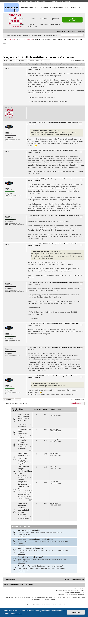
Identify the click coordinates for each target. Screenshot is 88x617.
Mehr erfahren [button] (16, 614)
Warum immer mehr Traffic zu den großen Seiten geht (21, 64)
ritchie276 (23, 475)
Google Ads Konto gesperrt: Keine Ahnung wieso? (24, 485)
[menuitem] (80, 31)
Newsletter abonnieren (72, 19)
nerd (6, 348)
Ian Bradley (81, 588)
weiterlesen (21, 536)
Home (21, 18)
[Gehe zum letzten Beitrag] (57, 414)
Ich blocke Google (22, 441)
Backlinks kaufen (72, 597)
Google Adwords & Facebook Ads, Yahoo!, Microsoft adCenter (24, 496)
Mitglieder (44, 18)
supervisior (23, 444)
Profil (22, 25)
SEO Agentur (72, 7)
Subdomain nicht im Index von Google (24, 455)
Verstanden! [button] (76, 612)
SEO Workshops (50, 597)
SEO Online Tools (25, 597)
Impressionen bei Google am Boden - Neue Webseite (24, 417)
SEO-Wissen (41, 7)
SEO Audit (81, 597)
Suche (33, 18)
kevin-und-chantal (25, 491)
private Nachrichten (32, 25)
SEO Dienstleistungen (38, 597)
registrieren (11, 39)
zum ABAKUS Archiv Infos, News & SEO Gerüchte (18, 584)
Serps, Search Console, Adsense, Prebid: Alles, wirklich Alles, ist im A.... (62, 64)
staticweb (7, 216)
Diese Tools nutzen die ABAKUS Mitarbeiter (35, 539)
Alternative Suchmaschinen (29, 530)
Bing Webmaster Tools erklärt (30, 548)
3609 (11, 137)
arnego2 (7, 132)
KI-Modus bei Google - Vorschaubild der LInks (25, 469)
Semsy (55, 414)
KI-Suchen (21, 437)
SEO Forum (39, 1)
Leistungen (26, 7)
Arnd (54, 466)
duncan (34, 130)
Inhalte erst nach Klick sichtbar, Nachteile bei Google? (23, 507)
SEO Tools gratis (35, 599)
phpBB (64, 590)
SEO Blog (16, 597)
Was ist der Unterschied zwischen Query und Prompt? (40, 566)
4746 (11, 353)
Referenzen (56, 7)
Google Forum (22, 426)
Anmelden (44, 25)
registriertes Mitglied (26, 39)
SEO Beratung (61, 597)
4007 (11, 221)
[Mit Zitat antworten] (81, 69)
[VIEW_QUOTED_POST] (48, 130)
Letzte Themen (54, 25)
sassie (22, 423)
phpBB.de (81, 592)
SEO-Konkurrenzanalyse (49, 599)
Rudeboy (22, 460)
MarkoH (22, 514)
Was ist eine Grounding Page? (30, 557)
